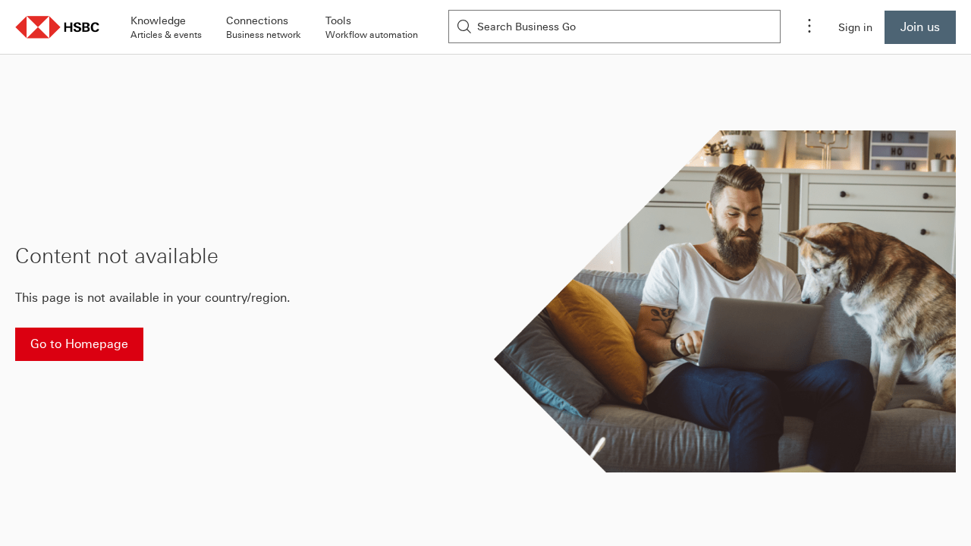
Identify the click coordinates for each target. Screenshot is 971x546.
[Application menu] (809, 27)
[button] (57, 27)
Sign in (855, 27)
